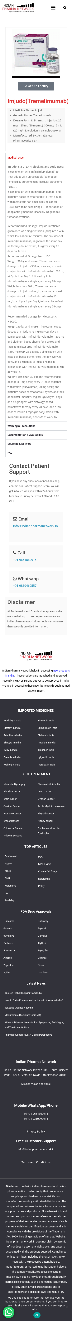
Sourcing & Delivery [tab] (19, 443)
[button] (53, 8)
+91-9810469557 (24, 586)
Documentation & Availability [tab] (25, 434)
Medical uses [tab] (15, 157)
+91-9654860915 (24, 560)
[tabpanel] (36, 292)
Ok (37, 1315)
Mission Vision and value (35, 1083)
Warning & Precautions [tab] (21, 426)
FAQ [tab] (9, 452)
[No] (67, 1307)
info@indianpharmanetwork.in (35, 526)
